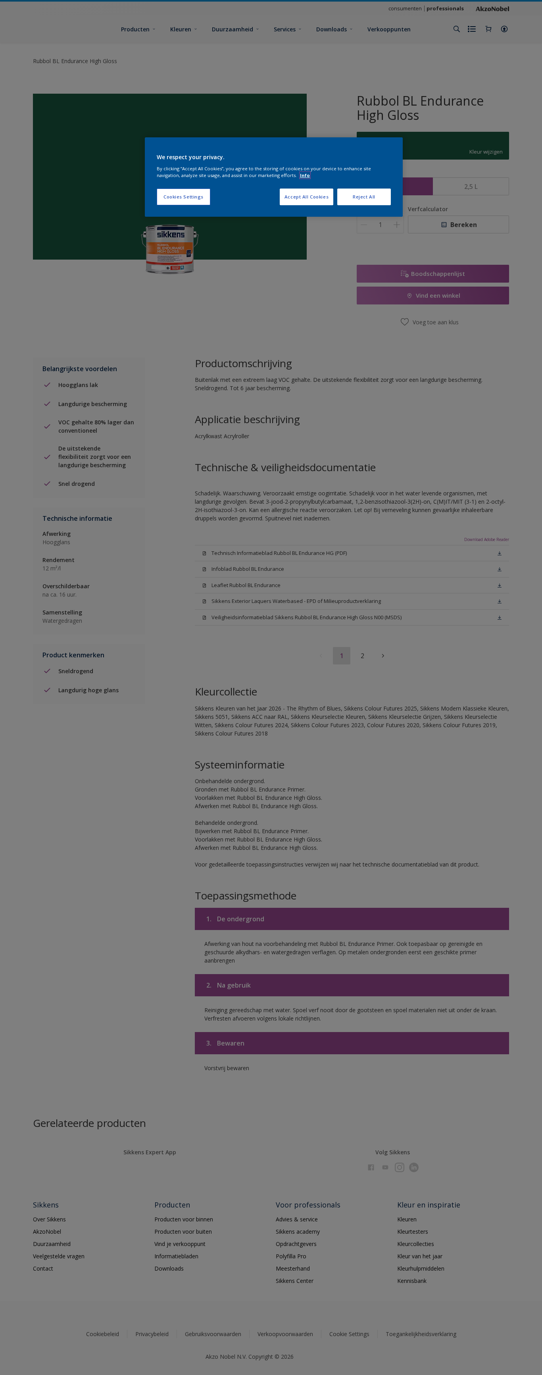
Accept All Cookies (306, 197)
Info (305, 175)
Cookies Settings (183, 197)
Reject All (364, 197)
